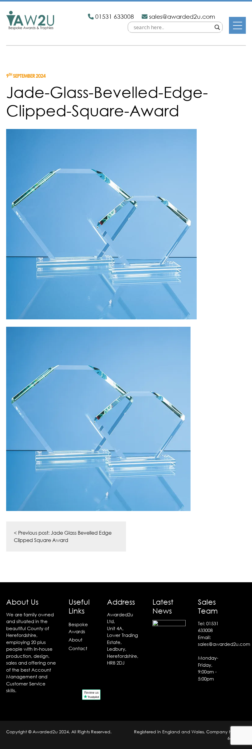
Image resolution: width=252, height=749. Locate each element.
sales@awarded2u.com (224, 644)
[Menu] (237, 25)
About (75, 639)
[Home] (30, 28)
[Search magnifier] (217, 27)
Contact (78, 648)
